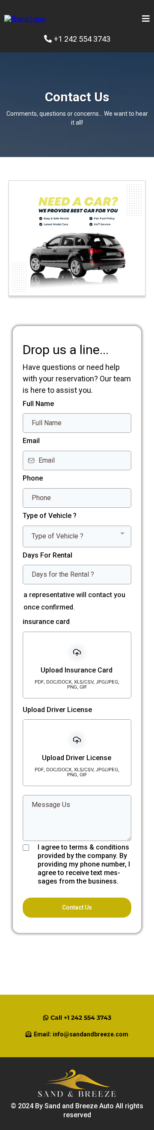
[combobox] (77, 536)
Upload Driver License (57, 710)
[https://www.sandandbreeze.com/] (24, 18)
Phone (33, 478)
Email (31, 441)
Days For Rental (47, 555)
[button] (146, 19)
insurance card (46, 622)
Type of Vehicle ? (50, 516)
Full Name (38, 404)
